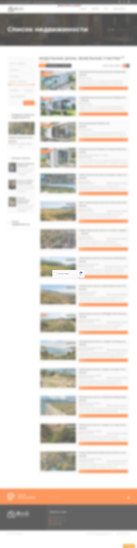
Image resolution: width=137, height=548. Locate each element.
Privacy (78, 277)
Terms (82, 277)
